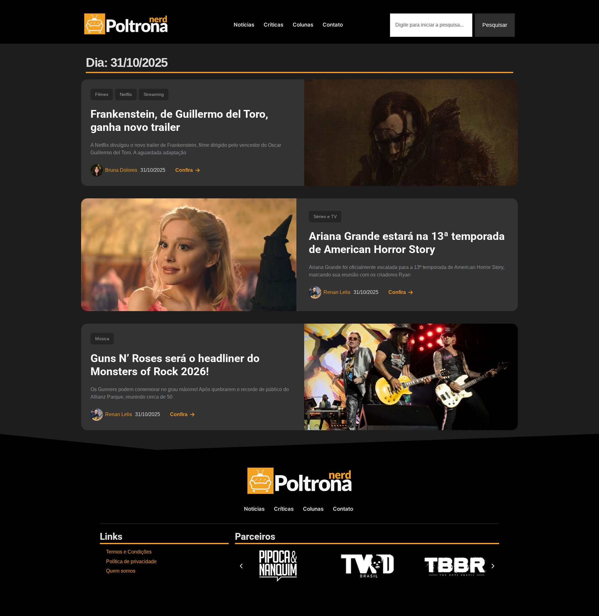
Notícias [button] (244, 25)
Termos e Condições (129, 551)
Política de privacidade (131, 561)
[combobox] (431, 25)
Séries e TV (325, 216)
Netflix (126, 94)
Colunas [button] (303, 25)
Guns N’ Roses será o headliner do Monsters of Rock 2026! (175, 365)
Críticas (273, 25)
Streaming (154, 94)
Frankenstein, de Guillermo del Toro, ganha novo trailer (179, 121)
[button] (241, 566)
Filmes (101, 94)
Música (102, 338)
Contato (333, 25)
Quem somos (120, 571)
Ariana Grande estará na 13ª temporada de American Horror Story (407, 243)
